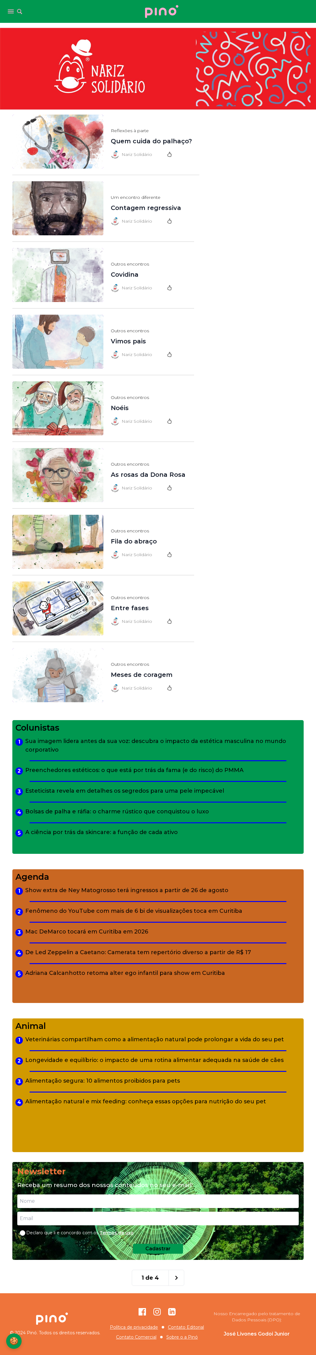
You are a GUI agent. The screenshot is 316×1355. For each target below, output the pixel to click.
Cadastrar (158, 1249)
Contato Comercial (136, 1337)
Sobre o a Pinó (182, 1337)
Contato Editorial (186, 1327)
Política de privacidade (134, 1327)
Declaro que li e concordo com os (80, 1232)
